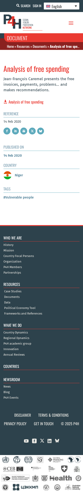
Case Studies (12, 291)
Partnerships (12, 272)
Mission (8, 250)
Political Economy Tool (20, 308)
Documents (40, 46)
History (8, 245)
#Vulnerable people (18, 197)
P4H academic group (17, 343)
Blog (6, 392)
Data (7, 302)
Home (10, 46)
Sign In (37, 5)
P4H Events (10, 397)
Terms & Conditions (53, 415)
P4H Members (12, 267)
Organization (12, 261)
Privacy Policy (15, 423)
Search (25, 5)
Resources (23, 46)
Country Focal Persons (18, 256)
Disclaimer (22, 415)
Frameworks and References (23, 313)
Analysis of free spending (26, 102)
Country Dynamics (15, 332)
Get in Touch (43, 423)
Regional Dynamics (16, 338)
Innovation (11, 349)
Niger (18, 175)
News (7, 386)
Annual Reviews (14, 354)
